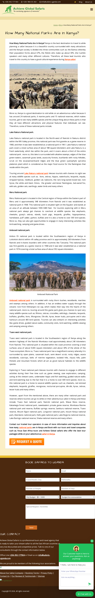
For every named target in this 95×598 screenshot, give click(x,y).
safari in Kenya (48, 434)
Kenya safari (70, 59)
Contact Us (5, 576)
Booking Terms (32, 573)
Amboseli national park (19, 300)
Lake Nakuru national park (36, 173)
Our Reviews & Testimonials (23, 576)
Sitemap (41, 576)
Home (56, 25)
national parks (25, 427)
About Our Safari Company (11, 573)
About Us (88, 2)
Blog (80, 2)
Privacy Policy (46, 573)
